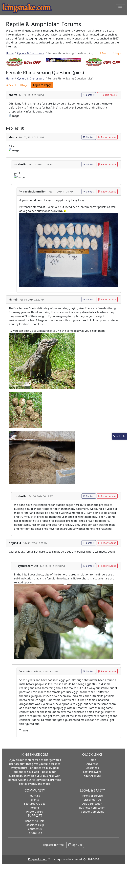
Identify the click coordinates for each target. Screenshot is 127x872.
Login (117, 53)
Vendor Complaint (92, 811)
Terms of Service (92, 795)
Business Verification (92, 807)
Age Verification (92, 803)
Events (35, 799)
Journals (35, 795)
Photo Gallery (34, 811)
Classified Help (35, 825)
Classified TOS (92, 799)
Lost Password (92, 772)
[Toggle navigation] (120, 7)
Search (105, 53)
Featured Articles (34, 803)
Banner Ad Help (34, 821)
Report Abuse (109, 94)
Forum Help (34, 833)
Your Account (92, 776)
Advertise (92, 764)
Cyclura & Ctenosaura (30, 53)
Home (10, 53)
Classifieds (92, 768)
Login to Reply (42, 85)
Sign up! (76, 845)
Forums (35, 807)
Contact (89, 94)
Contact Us (35, 829)
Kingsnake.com (37, 859)
